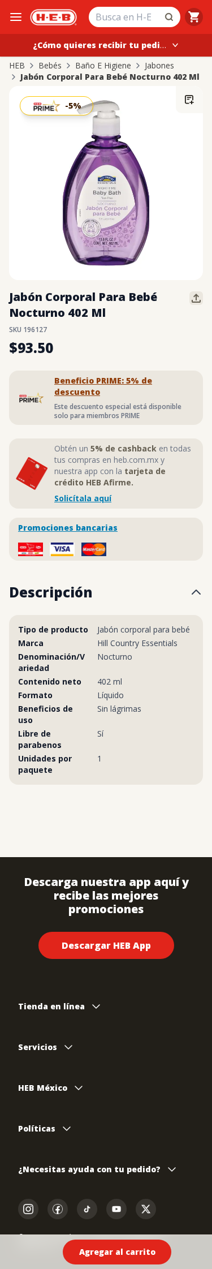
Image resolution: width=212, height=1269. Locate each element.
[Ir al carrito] (194, 17)
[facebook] (57, 1209)
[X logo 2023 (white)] (146, 1209)
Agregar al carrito (117, 1251)
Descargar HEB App (106, 945)
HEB (17, 65)
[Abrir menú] (16, 17)
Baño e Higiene (103, 65)
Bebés (50, 65)
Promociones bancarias (68, 527)
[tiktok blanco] (87, 1209)
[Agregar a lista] (189, 99)
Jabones (159, 65)
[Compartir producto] (196, 298)
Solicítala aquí (82, 498)
